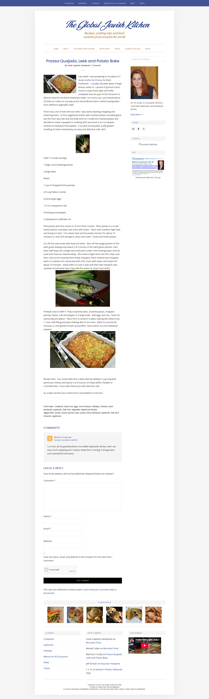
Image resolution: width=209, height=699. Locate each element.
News (46, 662)
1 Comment (96, 65)
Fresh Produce (85, 406)
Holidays (95, 406)
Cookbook (59, 406)
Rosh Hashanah (93, 412)
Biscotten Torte (93, 642)
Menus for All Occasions (56, 656)
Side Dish (67, 409)
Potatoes (104, 406)
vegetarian (56, 416)
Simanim (47, 416)
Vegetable (76, 409)
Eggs (76, 406)
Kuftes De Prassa (93, 80)
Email (47, 528)
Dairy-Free (68, 406)
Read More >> (137, 114)
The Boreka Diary (104, 30)
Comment (49, 480)
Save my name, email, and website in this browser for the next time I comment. (78, 558)
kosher (58, 412)
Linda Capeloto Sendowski (135, 689)
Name (47, 516)
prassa (83, 412)
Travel (47, 668)
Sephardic (57, 409)
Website (48, 541)
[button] (155, 47)
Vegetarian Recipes (89, 409)
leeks (77, 412)
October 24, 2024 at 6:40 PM (65, 440)
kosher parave (68, 412)
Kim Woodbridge (113, 687)
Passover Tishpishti (110, 663)
